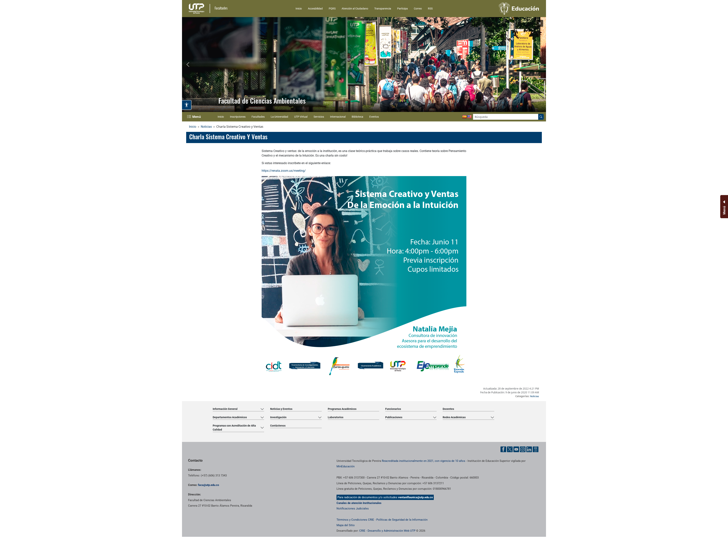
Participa (402, 8)
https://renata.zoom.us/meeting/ (284, 170)
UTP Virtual (301, 116)
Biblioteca (357, 116)
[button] (539, 23)
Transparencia (382, 8)
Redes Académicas (454, 417)
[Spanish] (464, 117)
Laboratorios (335, 417)
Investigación (278, 417)
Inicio (299, 8)
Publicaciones (393, 417)
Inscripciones (238, 116)
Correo (418, 8)
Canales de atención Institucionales (359, 503)
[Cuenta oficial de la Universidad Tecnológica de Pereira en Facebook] (503, 449)
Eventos (374, 116)
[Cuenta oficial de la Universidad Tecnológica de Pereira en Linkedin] (529, 449)
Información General (225, 408)
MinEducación (346, 466)
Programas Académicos (342, 408)
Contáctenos (278, 425)
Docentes (448, 408)
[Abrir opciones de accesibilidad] (186, 105)
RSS (430, 8)
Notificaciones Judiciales (353, 508)
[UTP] (197, 8)
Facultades (258, 116)
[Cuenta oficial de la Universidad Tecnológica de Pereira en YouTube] (516, 449)
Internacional (338, 116)
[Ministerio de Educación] (498, 8)
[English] (469, 117)
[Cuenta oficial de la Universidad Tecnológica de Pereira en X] (510, 449)
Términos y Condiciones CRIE (355, 519)
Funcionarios (393, 408)
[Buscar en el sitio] (541, 117)
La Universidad (279, 116)
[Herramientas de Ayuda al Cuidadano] (535, 449)
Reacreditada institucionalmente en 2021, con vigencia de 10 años (423, 461)
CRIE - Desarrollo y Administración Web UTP (387, 530)
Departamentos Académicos (230, 417)
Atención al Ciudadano (355, 8)
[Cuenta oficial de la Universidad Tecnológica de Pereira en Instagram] (523, 449)
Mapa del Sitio (346, 525)
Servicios (319, 116)
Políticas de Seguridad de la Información (402, 519)
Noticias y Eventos (281, 408)
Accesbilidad (315, 8)
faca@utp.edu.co (208, 485)
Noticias (206, 126)
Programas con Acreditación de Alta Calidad (234, 427)
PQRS (332, 8)
